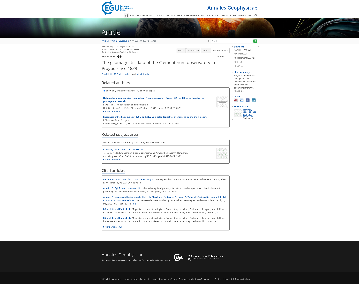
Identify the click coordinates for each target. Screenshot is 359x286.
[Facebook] (248, 100)
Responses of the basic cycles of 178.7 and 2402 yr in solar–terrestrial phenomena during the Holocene (155, 116)
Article (181, 50)
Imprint (228, 279)
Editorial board (210, 15)
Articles (105, 41)
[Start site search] (255, 41)
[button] (209, 41)
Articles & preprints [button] (141, 15)
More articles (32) (113, 226)
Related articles (220, 50)
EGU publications (242, 15)
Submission (163, 15)
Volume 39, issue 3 (120, 41)
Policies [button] (176, 15)
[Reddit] (242, 100)
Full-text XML (241, 53)
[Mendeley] (236, 100)
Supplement (241, 57)
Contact (218, 279)
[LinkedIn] (254, 100)
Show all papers (147, 90)
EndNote (239, 66)
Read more (240, 90)
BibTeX (238, 62)
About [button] (225, 15)
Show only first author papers (120, 90)
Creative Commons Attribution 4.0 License (190, 279)
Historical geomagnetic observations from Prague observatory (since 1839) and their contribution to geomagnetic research (153, 100)
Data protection (242, 279)
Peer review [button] (190, 15)
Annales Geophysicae (232, 7)
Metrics (206, 50)
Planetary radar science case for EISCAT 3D (124, 149)
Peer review (193, 50)
